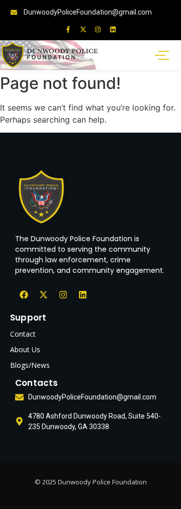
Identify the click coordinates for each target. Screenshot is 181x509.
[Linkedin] (112, 29)
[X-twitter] (83, 29)
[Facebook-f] (68, 29)
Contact (23, 334)
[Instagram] (98, 29)
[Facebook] (23, 294)
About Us (25, 349)
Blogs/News (30, 365)
